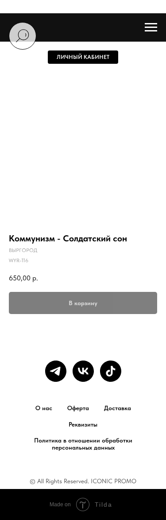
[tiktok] (110, 371)
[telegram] (55, 371)
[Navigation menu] (151, 27)
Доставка (117, 407)
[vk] (83, 371)
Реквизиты (83, 424)
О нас (43, 407)
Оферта (78, 407)
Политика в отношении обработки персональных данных (83, 444)
